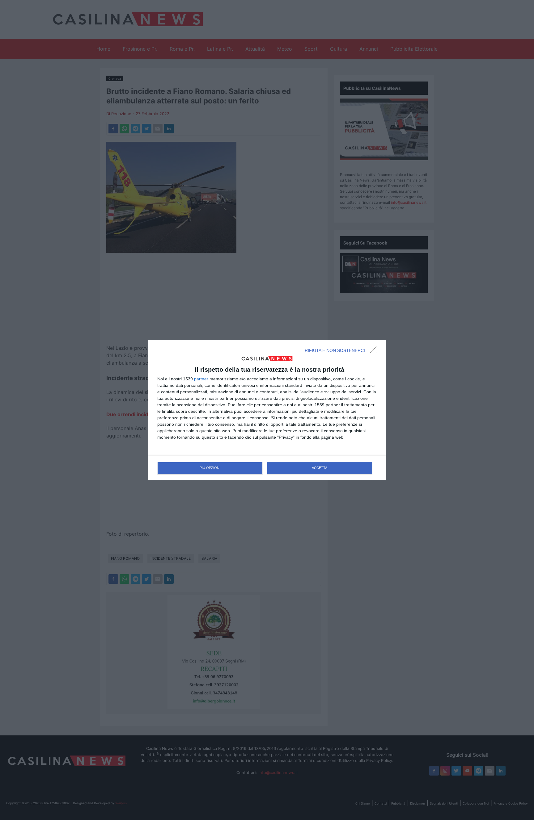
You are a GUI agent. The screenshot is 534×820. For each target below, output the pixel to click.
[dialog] (267, 410)
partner (201, 379)
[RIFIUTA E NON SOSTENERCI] (375, 351)
